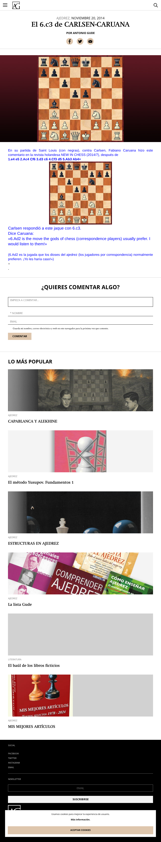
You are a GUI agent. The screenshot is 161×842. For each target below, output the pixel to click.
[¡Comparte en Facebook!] (69, 41)
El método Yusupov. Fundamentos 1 (41, 483)
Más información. (80, 819)
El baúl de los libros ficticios (34, 666)
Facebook (13, 753)
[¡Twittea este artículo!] (80, 41)
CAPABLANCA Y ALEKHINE (32, 422)
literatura (14, 659)
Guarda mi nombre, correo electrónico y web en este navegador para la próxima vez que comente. (60, 328)
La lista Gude (20, 605)
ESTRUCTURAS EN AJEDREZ (33, 544)
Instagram (14, 762)
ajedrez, (63, 18)
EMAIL (11, 767)
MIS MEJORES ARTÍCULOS (31, 727)
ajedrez (12, 415)
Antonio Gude (84, 33)
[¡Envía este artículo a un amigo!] (90, 41)
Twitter (12, 758)
